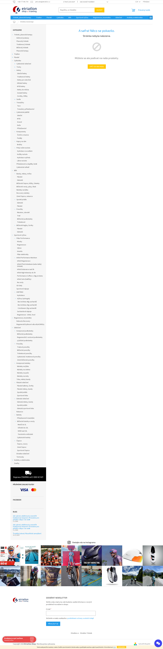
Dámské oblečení (23, 399)
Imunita (19, 251)
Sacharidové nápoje (24, 311)
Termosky (20, 457)
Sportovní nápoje (23, 289)
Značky (16, 463)
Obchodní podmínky (87, 2)
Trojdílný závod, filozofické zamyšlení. (27, 533)
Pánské (19, 177)
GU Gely (19, 285)
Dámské (20, 180)
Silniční (19, 115)
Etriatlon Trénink (86, 633)
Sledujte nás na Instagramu (83, 542)
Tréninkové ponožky (24, 353)
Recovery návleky (23, 193)
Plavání (16, 57)
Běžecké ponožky (23, 350)
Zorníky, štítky (22, 96)
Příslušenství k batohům (25, 418)
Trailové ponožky (23, 347)
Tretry (19, 67)
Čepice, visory (22, 444)
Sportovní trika (22, 395)
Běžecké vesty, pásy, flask (26, 186)
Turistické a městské (25, 434)
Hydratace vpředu (23, 157)
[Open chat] (158, 643)
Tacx (19, 106)
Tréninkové (21, 222)
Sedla (19, 99)
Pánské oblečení (22, 382)
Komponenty (21, 131)
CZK (136, 2)
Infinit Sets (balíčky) (24, 279)
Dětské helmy (22, 83)
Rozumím (121, 647)
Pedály (19, 138)
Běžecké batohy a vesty (26, 421)
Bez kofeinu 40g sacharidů (27, 302)
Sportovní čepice (23, 450)
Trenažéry (20, 102)
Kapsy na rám (21, 141)
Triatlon (17, 54)
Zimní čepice (21, 447)
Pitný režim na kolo (23, 148)
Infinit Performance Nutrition (27, 258)
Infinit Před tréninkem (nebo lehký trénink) (29, 265)
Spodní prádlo (22, 199)
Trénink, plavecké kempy (23, 35)
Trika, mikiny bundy (23, 379)
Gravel (19, 122)
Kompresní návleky (23, 363)
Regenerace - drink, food (26, 315)
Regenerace (21, 245)
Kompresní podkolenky (25, 331)
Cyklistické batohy (23, 437)
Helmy (19, 70)
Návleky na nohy (23, 376)
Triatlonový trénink (23, 44)
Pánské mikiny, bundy (25, 389)
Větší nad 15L (22, 431)
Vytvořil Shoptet (144, 644)
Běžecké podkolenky (24, 219)
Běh (15, 170)
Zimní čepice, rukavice (25, 196)
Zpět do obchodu (97, 66)
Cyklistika (17, 60)
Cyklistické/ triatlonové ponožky (29, 357)
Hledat (99, 10)
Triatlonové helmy (23, 77)
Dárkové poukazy (23, 38)
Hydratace (21, 295)
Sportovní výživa (20, 235)
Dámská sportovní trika (25, 408)
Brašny (19, 144)
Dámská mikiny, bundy (25, 402)
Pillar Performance (23, 238)
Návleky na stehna (23, 369)
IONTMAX (20, 292)
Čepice (19, 441)
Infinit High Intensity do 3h (26, 272)
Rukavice (20, 412)
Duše (19, 125)
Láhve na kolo (22, 161)
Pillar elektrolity (22, 254)
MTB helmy (21, 86)
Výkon (19, 248)
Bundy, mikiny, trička (24, 174)
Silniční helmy (22, 73)
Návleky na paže (23, 373)
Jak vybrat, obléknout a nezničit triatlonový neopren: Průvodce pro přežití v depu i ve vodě (26, 517)
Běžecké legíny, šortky (25, 225)
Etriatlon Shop (69, 2)
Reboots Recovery (23, 321)
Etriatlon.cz (75, 633)
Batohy (19, 415)
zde (114, 647)
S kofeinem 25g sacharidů (27, 308)
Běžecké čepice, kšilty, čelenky (28, 183)
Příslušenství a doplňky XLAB (27, 164)
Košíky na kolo (22, 154)
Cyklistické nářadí (23, 167)
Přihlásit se (53, 624)
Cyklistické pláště (23, 112)
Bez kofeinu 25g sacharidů (27, 305)
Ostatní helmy (22, 93)
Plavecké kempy (22, 51)
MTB (18, 119)
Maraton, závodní (23, 212)
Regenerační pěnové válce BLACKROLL (30, 324)
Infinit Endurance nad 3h (25, 269)
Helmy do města (23, 90)
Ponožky (20, 209)
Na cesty (20, 282)
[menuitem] (22, 18)
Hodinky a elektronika (22, 460)
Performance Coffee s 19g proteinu (30, 276)
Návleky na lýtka (22, 190)
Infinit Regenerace (23, 261)
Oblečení (17, 327)
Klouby (19, 241)
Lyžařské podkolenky (24, 340)
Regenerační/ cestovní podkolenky (29, 337)
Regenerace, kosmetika (22, 318)
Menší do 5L (22, 424)
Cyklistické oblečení (24, 64)
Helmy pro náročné (24, 80)
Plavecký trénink (22, 41)
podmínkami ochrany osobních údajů (81, 618)
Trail (18, 216)
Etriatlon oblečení (23, 454)
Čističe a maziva (23, 135)
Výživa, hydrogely (23, 298)
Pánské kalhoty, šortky (25, 386)
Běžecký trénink (22, 47)
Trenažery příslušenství (25, 109)
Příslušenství (21, 128)
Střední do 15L (23, 428)
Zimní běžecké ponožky (25, 360)
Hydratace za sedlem (24, 151)
